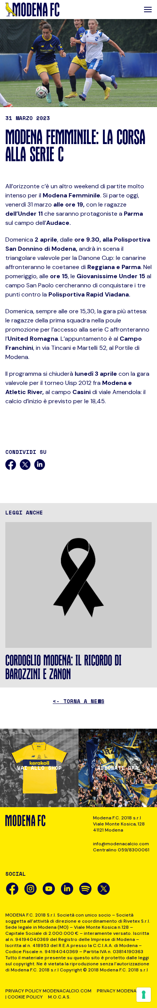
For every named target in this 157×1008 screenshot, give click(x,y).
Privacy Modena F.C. (121, 991)
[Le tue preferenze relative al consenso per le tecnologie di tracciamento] (143, 994)
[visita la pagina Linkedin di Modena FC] (67, 889)
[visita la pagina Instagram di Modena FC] (30, 889)
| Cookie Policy (24, 997)
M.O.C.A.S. (59, 997)
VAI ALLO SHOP (39, 768)
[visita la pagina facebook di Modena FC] (12, 889)
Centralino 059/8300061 (121, 850)
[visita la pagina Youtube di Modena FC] (49, 889)
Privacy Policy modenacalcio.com (48, 991)
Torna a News (78, 701)
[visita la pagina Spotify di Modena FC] (85, 889)
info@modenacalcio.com (121, 844)
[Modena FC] (32, 9)
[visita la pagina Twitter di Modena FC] (104, 889)
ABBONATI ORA (117, 768)
